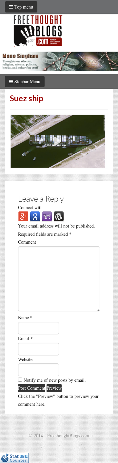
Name (25, 317)
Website (25, 359)
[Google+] (23, 216)
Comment (27, 242)
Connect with (30, 207)
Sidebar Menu (26, 81)
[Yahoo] (47, 216)
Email (25, 338)
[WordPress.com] (58, 216)
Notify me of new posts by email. (55, 380)
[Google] (35, 216)
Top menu (23, 7)
